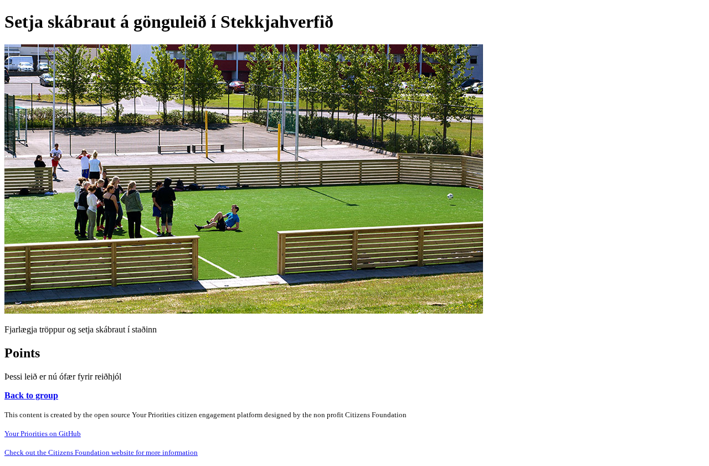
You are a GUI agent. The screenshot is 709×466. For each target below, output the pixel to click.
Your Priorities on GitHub (42, 433)
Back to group (31, 395)
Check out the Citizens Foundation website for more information (101, 452)
